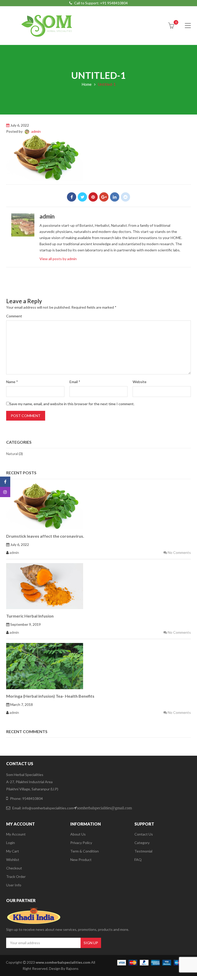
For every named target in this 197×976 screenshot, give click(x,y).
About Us (78, 834)
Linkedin (114, 197)
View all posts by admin (58, 259)
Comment (14, 316)
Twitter (82, 197)
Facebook (71, 197)
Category (142, 842)
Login (10, 842)
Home (87, 84)
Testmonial (143, 851)
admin (36, 131)
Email (75, 382)
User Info (13, 885)
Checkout (14, 868)
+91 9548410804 (114, 3)
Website (139, 382)
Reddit (125, 197)
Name (12, 382)
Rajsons (72, 968)
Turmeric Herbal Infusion (30, 615)
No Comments (179, 552)
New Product (81, 859)
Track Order (16, 876)
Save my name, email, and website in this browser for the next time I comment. (71, 404)
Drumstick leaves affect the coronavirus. (45, 536)
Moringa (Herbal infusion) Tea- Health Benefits (50, 696)
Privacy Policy (81, 842)
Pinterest (93, 197)
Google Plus (104, 197)
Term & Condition (84, 851)
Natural (12, 453)
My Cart (12, 851)
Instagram (5, 492)
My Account (16, 834)
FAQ (138, 859)
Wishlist (12, 859)
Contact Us (143, 834)
